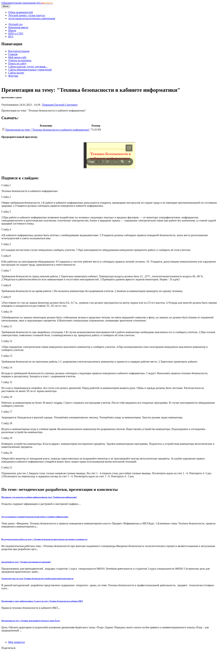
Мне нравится (16, 642)
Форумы (13, 75)
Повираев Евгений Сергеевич (60, 104)
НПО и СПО (15, 33)
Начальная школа (18, 27)
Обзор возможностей (20, 12)
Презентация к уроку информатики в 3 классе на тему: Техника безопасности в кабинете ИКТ (42, 601)
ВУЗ (10, 36)
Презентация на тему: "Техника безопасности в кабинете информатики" (47, 129)
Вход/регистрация (18, 51)
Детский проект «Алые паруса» (26, 15)
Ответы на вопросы (19, 60)
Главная (12, 54)
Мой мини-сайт (17, 57)
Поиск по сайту (17, 63)
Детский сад (15, 24)
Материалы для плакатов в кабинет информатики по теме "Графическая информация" (39, 497)
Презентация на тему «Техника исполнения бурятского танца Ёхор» (30, 621)
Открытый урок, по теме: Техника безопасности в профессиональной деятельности (37, 578)
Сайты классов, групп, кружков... (27, 66)
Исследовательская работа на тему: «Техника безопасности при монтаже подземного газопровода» (44, 539)
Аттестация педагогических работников (31, 18)
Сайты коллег (16, 72)
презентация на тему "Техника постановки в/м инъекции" (26, 562)
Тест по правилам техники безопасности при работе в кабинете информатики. (34, 517)
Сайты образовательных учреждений (30, 69)
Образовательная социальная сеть (27, 2)
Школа (12, 30)
